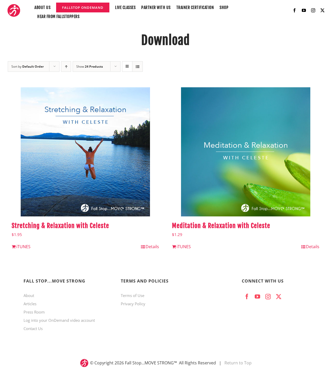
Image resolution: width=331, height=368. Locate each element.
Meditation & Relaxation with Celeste (221, 226)
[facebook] (294, 10)
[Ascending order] (66, 66)
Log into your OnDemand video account (59, 320)
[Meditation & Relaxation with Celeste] (245, 151)
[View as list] (137, 66)
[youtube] (304, 10)
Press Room (34, 312)
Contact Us (33, 328)
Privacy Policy (133, 303)
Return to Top (238, 363)
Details (152, 246)
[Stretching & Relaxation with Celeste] (85, 151)
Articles (30, 303)
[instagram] (313, 10)
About (29, 295)
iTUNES (23, 246)
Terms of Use (132, 295)
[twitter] (322, 10)
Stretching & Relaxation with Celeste (60, 226)
